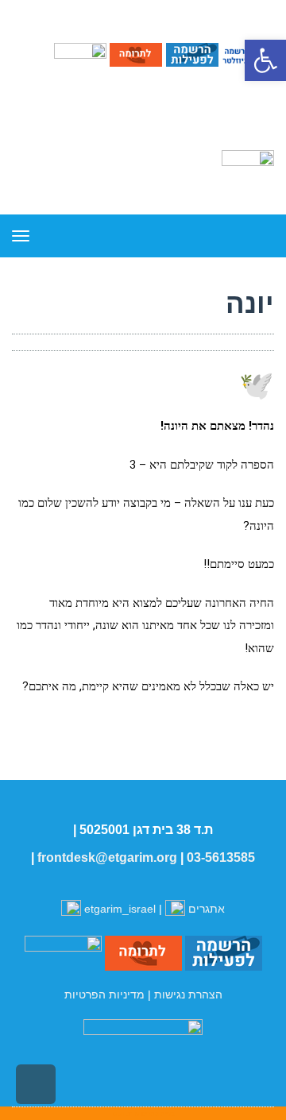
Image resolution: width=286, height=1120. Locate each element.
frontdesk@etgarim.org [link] (107, 857)
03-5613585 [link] (221, 857)
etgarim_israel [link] (120, 908)
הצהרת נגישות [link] (188, 994)
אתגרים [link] (205, 908)
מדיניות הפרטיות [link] (104, 994)
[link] (265, 60)
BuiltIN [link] (126, 1114)
